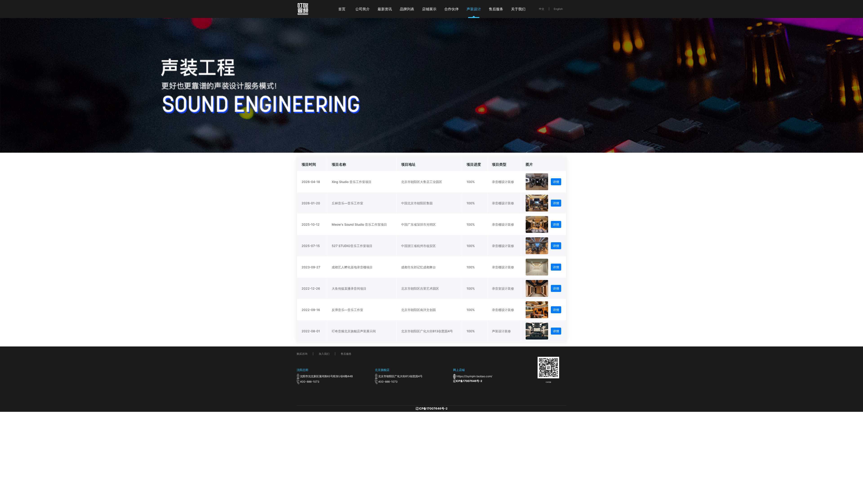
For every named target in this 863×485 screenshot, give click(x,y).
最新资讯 (385, 9)
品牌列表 (407, 9)
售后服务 (496, 9)
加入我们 (324, 353)
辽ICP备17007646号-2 (467, 381)
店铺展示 (429, 9)
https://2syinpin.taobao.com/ (474, 376)
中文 (541, 9)
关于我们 (518, 9)
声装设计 (474, 9)
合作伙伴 (451, 9)
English (558, 9)
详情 (556, 182)
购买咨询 (302, 353)
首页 (341, 9)
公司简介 (362, 9)
